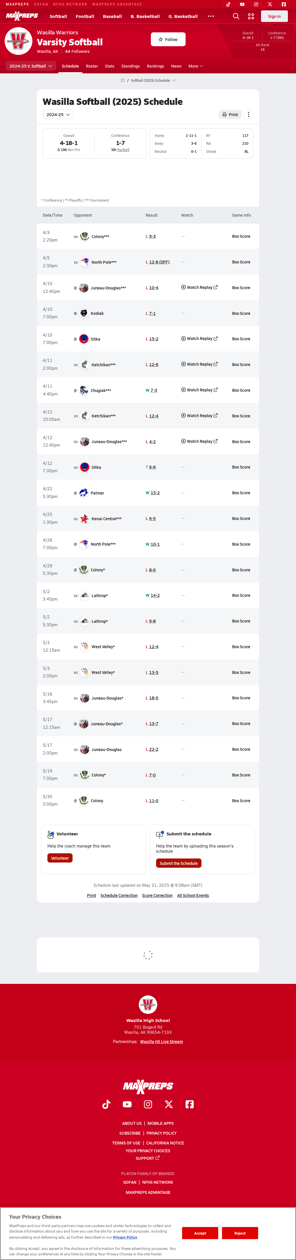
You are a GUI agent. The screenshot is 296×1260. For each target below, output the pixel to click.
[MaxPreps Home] (22, 16)
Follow (171, 39)
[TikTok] (228, 4)
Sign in (274, 16)
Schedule (70, 66)
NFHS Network (70, 4)
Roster (92, 66)
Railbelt (123, 149)
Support (145, 1158)
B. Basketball (145, 16)
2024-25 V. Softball (28, 66)
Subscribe (130, 1133)
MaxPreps (17, 4)
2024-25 (55, 114)
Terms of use (126, 1143)
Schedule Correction (119, 895)
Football (85, 16)
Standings (130, 66)
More (193, 66)
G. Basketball (183, 16)
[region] (148, 1233)
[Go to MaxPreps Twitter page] (168, 1105)
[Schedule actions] (248, 114)
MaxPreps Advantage (117, 4)
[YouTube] (242, 4)
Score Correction (157, 895)
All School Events (193, 895)
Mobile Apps (160, 1123)
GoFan (41, 4)
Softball (58, 16)
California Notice (165, 1143)
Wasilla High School (148, 1020)
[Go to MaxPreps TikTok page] (106, 1105)
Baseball (112, 16)
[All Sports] (211, 16)
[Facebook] (284, 4)
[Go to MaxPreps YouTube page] (127, 1105)
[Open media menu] (251, 16)
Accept (200, 1233)
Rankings (155, 66)
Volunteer (60, 858)
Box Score (241, 236)
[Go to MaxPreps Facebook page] (189, 1105)
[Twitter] (270, 4)
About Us (132, 1123)
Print (233, 114)
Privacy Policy (162, 1133)
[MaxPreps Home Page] (123, 80)
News (176, 66)
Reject (240, 1233)
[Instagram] (256, 4)
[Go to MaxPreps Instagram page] (148, 1105)
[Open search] (236, 16)
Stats (109, 66)
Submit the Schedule (179, 863)
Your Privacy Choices (148, 1150)
